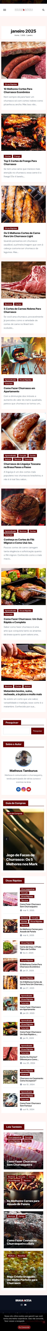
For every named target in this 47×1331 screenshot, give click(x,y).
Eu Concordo (24, 1327)
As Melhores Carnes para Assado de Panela (31, 930)
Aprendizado (10, 380)
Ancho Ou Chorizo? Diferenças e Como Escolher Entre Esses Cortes (29, 1060)
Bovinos (8, 304)
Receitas (21, 1256)
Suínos (8, 459)
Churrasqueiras (27, 889)
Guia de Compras (15, 813)
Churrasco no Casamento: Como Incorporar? (31, 1079)
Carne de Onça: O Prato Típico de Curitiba (30, 948)
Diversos (25, 1074)
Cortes (8, 156)
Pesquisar (12, 722)
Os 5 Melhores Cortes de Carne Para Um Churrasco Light (31, 984)
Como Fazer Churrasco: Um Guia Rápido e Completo (30, 1034)
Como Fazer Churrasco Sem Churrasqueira (30, 905)
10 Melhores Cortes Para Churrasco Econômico (31, 965)
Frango (17, 156)
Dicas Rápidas (11, 84)
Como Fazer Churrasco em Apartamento (30, 1008)
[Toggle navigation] (5, 9)
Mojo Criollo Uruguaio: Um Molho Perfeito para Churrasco (22, 1280)
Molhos (11, 1256)
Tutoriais (9, 383)
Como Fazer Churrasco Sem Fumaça (30, 1104)
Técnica (17, 459)
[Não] (44, 1322)
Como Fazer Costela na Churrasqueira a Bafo (22, 1242)
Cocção (23, 455)
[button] (40, 839)
